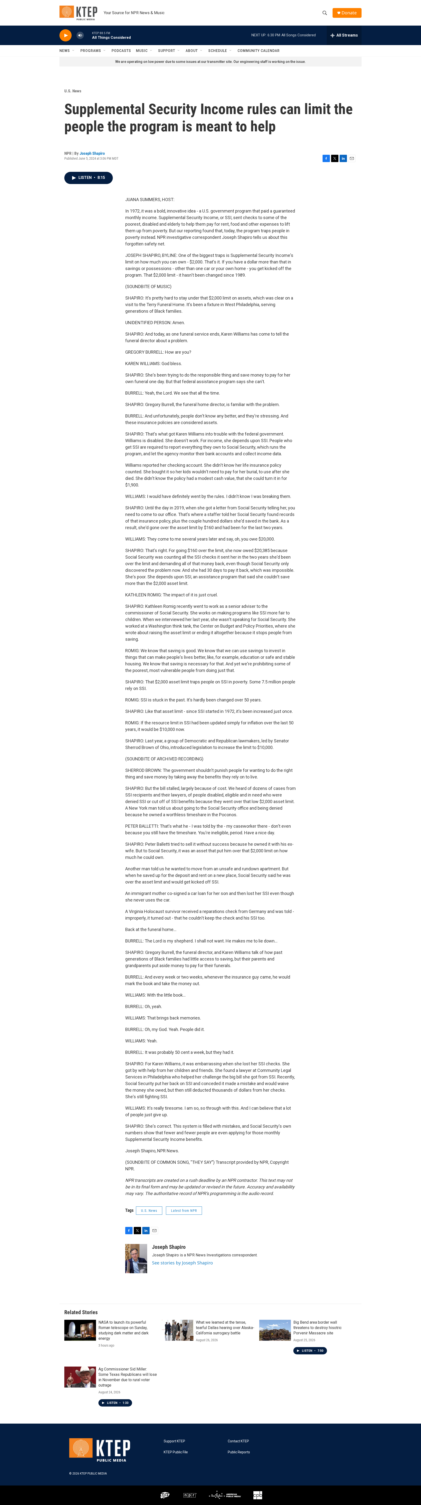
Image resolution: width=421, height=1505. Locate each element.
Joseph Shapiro (92, 153)
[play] (65, 35)
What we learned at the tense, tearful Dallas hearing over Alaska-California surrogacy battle (225, 1327)
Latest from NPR (184, 1211)
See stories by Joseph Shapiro (182, 1263)
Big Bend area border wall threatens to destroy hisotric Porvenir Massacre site (317, 1327)
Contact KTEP (238, 1441)
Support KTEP (174, 1441)
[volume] (80, 35)
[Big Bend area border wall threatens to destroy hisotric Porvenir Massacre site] (275, 1330)
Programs (90, 51)
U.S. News (72, 90)
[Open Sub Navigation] (74, 51)
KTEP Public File (176, 1452)
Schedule (217, 51)
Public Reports (239, 1452)
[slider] (88, 35)
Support (166, 51)
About (192, 51)
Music (142, 51)
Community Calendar (259, 51)
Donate (349, 12)
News (64, 51)
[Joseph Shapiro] (136, 1258)
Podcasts (121, 51)
